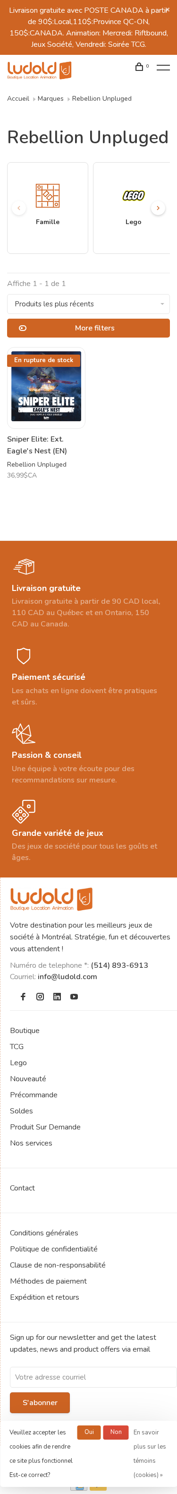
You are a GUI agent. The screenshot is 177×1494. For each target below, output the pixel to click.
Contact (22, 1188)
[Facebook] (23, 997)
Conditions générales (44, 1233)
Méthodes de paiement (48, 1281)
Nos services (31, 1143)
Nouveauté (28, 1079)
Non (116, 1432)
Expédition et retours (44, 1297)
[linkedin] (57, 997)
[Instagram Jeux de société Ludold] (40, 997)
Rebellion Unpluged (102, 98)
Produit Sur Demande (45, 1127)
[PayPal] (98, 1488)
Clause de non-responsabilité (58, 1265)
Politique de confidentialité (54, 1249)
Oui (89, 1432)
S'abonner (40, 1403)
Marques (51, 98)
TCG (17, 1047)
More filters (95, 328)
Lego (18, 1063)
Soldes (21, 1111)
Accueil (18, 98)
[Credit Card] (78, 1488)
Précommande (34, 1095)
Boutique (25, 1030)
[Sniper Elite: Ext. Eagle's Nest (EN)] (46, 388)
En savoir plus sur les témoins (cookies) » (150, 1453)
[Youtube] (74, 997)
